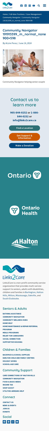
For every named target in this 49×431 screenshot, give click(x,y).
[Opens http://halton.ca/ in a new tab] (24, 243)
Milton (11, 295)
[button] (39, 6)
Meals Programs (11, 332)
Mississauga (21, 295)
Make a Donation (24, 145)
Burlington (30, 292)
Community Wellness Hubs (15, 320)
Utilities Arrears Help (13, 391)
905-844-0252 (19, 112)
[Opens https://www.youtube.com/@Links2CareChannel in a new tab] (34, 5)
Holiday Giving (10, 361)
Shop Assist (8, 388)
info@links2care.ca (24, 120)
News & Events (9, 405)
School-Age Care (11, 364)
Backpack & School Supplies (16, 355)
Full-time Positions (17, 14)
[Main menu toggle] (44, 5)
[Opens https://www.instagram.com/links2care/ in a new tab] (29, 5)
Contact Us (8, 402)
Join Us (6, 408)
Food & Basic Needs (12, 381)
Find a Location (24, 128)
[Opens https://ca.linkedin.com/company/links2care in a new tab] (25, 5)
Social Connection (11, 339)
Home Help (8, 323)
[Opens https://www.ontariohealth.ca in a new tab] (25, 210)
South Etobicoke (11, 298)
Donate (6, 411)
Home (5, 14)
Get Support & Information (24, 137)
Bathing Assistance (12, 313)
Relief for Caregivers (13, 335)
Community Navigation (13, 317)
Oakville (32, 295)
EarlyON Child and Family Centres (18, 358)
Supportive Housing (12, 342)
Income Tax (8, 384)
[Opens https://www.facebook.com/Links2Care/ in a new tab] (21, 5)
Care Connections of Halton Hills (19, 375)
